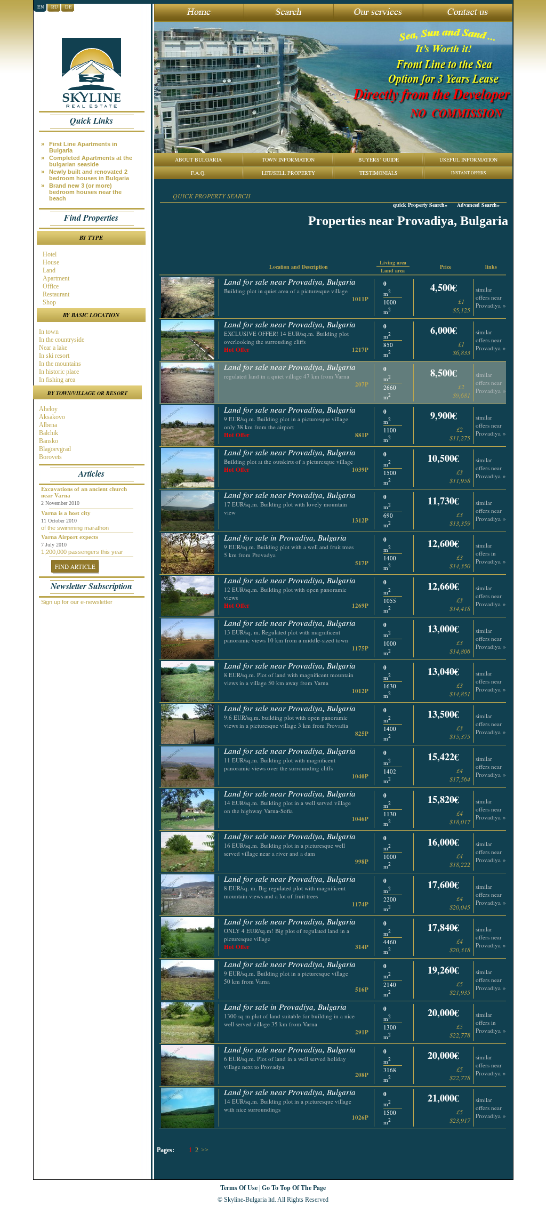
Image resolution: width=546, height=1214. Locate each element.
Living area (393, 262)
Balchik (47, 433)
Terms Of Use (239, 1187)
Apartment (55, 278)
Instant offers (468, 172)
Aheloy (47, 409)
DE (68, 7)
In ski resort (53, 355)
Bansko (47, 441)
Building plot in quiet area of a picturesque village (286, 291)
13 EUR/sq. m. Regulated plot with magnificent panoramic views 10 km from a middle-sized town (286, 636)
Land (48, 270)
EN (40, 7)
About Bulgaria (198, 159)
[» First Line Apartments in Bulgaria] (94, 140)
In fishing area (56, 379)
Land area (393, 270)
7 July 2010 (54, 545)
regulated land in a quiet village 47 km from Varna (286, 376)
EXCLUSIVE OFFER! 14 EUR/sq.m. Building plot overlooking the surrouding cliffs (286, 337)
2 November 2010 (60, 503)
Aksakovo (51, 417)
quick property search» (420, 204)
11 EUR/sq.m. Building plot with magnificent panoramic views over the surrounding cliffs (279, 764)
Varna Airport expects (69, 537)
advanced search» (478, 204)
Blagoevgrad (54, 449)
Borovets (49, 457)
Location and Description (298, 266)
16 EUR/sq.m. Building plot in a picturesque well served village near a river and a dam (284, 849)
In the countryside (60, 339)
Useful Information (468, 159)
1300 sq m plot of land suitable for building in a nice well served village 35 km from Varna (289, 1020)
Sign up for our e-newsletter (77, 602)
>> (204, 1150)
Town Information (288, 159)
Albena (47, 425)
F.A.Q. (198, 172)
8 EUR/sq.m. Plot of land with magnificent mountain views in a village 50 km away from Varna (289, 679)
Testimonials (378, 172)
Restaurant (55, 294)
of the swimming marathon (75, 528)
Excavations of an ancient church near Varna (84, 492)
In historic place (58, 371)
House (50, 262)
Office (50, 286)
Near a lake (52, 347)
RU (54, 7)
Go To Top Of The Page (294, 1187)
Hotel (49, 254)
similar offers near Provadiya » (491, 297)
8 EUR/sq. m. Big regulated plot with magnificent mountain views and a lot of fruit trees (285, 892)
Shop (48, 302)
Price (445, 266)
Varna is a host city (66, 513)
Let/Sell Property (288, 172)
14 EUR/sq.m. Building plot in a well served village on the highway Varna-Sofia (287, 807)
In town (48, 331)
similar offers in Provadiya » (491, 553)
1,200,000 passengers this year (82, 552)
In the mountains (59, 363)
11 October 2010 (59, 521)
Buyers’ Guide (378, 159)
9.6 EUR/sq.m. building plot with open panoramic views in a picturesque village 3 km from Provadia (286, 721)
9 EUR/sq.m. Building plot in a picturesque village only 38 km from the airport (286, 423)
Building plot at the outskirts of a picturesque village (288, 461)
